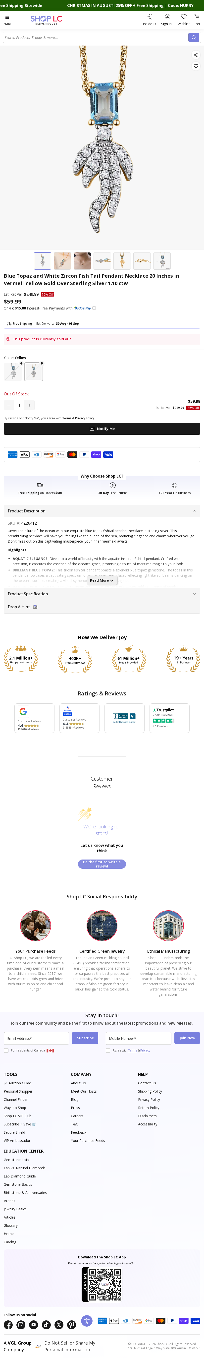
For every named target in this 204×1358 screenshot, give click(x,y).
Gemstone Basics (18, 1184)
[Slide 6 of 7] (142, 261)
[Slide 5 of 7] (122, 261)
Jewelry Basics (15, 1209)
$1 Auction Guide (17, 1083)
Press (75, 1107)
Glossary (11, 1225)
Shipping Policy (150, 1091)
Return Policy (148, 1107)
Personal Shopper (18, 1091)
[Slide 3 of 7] (82, 261)
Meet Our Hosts (84, 1091)
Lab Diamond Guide (20, 1176)
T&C (74, 1124)
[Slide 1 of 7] (42, 261)
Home (9, 1233)
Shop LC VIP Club (17, 1115)
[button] (94, 308)
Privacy (145, 1050)
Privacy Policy (149, 1099)
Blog (74, 1099)
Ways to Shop (15, 1107)
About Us (78, 1083)
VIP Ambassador (17, 1140)
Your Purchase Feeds (88, 1140)
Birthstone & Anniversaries (25, 1192)
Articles (9, 1217)
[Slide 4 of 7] (102, 261)
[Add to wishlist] (196, 66)
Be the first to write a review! (102, 864)
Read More (99, 580)
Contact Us (147, 1083)
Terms (132, 1050)
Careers (77, 1115)
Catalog (10, 1241)
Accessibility (147, 1124)
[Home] (52, 20)
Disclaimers (147, 1115)
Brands (9, 1200)
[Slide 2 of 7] (62, 261)
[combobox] (96, 37)
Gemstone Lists (16, 1159)
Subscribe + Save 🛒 (20, 1124)
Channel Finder (16, 1099)
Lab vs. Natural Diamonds (25, 1168)
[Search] (193, 37)
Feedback (78, 1132)
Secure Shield (14, 1132)
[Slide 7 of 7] (162, 261)
